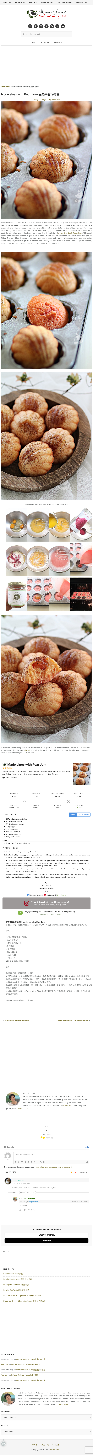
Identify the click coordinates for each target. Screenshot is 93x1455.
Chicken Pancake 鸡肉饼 (13, 1274)
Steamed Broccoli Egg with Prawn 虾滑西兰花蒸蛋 (24, 1301)
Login (86, 1147)
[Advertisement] (46, 63)
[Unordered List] (31, 1162)
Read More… (64, 1404)
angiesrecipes (18, 1180)
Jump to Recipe (39, 100)
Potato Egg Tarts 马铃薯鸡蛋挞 (16, 1290)
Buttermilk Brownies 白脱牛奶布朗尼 (31, 1359)
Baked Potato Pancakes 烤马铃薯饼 (17, 1020)
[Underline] (22, 1162)
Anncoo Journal (55, 1449)
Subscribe (46, 1241)
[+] (47, 1162)
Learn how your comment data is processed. (54, 1167)
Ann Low (22, 1198)
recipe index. (23, 1109)
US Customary (83, 814)
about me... (68, 1105)
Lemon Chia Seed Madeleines (70, 233)
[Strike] (25, 1162)
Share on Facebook (36, 895)
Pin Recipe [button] (50, 895)
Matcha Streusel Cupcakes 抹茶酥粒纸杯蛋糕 (22, 1295)
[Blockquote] (34, 1162)
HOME (34, 1445)
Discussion (55, 100)
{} (44, 1162)
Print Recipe (61, 895)
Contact (55, 1445)
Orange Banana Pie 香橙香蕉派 (16, 1285)
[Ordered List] (28, 1162)
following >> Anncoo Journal (49, 914)
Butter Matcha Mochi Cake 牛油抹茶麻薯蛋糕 (73, 1020)
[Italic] (18, 1162)
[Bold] (15, 1162)
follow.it (27, 750)
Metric (72, 814)
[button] (3, 768)
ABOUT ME (44, 1445)
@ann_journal (46, 904)
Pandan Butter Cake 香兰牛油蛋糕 (17, 1279)
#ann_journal (60, 904)
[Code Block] (37, 1162)
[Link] (41, 1162)
